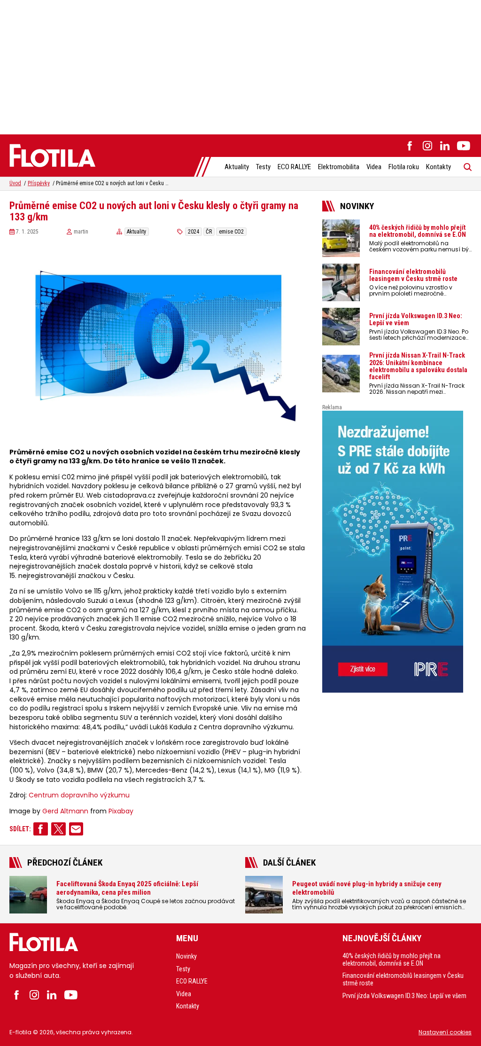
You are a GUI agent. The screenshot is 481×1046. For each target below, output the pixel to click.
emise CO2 (231, 231)
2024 (193, 231)
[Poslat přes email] (76, 828)
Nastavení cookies (445, 1032)
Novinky (186, 956)
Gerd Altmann (65, 811)
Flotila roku (403, 167)
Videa (373, 167)
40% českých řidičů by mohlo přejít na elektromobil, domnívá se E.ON (391, 959)
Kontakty (438, 167)
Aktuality (237, 167)
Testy (263, 167)
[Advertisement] (240, 66)
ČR (209, 231)
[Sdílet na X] (58, 828)
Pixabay (121, 811)
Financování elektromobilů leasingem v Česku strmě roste (403, 979)
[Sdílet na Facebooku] (40, 828)
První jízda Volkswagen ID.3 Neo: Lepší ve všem (404, 995)
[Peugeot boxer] (397, 552)
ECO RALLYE (294, 167)
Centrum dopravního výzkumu (79, 795)
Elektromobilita (338, 167)
